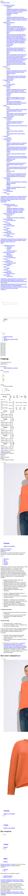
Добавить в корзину (6, 451)
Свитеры (9, 14)
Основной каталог (5, 2)
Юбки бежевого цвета (12, 113)
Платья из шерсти (11, 73)
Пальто (8, 140)
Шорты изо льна (21, 97)
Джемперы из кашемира (13, 9)
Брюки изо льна (19, 92)
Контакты (13, 284)
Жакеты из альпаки (16, 29)
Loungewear (4, 201)
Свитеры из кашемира (12, 17)
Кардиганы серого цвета (13, 62)
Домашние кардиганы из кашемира (16, 217)
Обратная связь (14, 288)
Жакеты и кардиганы (9, 22)
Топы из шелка (10, 131)
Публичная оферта (17, 285)
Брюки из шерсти (19, 90)
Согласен (3, 894)
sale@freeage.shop (8, 876)
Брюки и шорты (8, 85)
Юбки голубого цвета (15, 114)
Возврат (6, 564)
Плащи (8, 151)
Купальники (7, 189)
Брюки (8, 86)
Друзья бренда (4, 285)
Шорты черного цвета (15, 104)
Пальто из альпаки (11, 143)
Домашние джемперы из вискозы (15, 208)
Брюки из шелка (11, 90)
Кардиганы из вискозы (13, 48)
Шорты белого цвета (12, 101)
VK (4, 870)
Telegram (6, 869)
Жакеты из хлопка (14, 30)
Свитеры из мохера (16, 19)
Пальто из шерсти (19, 144)
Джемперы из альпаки (12, 13)
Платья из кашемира (12, 70)
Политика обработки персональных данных (12, 879)
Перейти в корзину (5, 550)
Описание (6, 559)
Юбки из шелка (20, 109)
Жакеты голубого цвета (13, 37)
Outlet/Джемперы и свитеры (11, 368)
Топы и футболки (8, 117)
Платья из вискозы (22, 70)
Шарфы (8, 184)
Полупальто (10, 160)
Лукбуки (7, 288)
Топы (8, 128)
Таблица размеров (17, 286)
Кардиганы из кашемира (17, 49)
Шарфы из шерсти (11, 188)
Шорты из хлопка (11, 98)
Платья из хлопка (19, 72)
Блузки (8, 81)
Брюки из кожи (11, 92)
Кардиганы (9, 45)
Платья (5, 66)
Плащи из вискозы (11, 153)
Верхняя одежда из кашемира (14, 173)
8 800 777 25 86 (10, 864)
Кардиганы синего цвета (16, 61)
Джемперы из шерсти (17, 11)
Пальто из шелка (11, 144)
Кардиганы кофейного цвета (14, 58)
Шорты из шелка (20, 98)
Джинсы (6, 136)
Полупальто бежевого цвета (14, 167)
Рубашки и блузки (8, 80)
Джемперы (9, 6)
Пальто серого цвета (20, 149)
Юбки (5, 105)
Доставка (6, 563)
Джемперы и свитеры (9, 5)
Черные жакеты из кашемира (14, 34)
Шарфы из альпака (11, 187)
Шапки (8, 179)
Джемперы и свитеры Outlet (11, 339)
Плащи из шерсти (20, 153)
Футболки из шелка (12, 121)
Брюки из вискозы (21, 89)
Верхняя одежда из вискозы (18, 176)
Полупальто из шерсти (17, 164)
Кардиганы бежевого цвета (14, 54)
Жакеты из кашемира (12, 26)
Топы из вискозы (18, 131)
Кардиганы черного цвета (16, 57)
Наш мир (3, 284)
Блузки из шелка (11, 84)
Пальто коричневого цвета (17, 148)
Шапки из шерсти (11, 183)
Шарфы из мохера (21, 187)
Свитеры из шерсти (16, 18)
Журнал (18, 284)
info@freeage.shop (5, 865)
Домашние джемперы (12, 205)
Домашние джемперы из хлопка (15, 211)
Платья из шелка (11, 72)
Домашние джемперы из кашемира (15, 209)
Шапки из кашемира (22, 181)
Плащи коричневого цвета (17, 157)
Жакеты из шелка (15, 27)
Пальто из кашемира (21, 143)
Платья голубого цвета (16, 77)
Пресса (10, 285)
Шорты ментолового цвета (14, 102)
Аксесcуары (7, 177)
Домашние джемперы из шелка (14, 212)
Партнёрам (23, 284)
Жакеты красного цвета (16, 40)
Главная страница (8, 336)
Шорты (8, 94)
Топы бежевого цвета (12, 133)
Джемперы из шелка (16, 10)
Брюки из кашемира (12, 89)
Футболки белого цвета (13, 125)
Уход (5, 560)
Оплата (5, 561)
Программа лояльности (6, 286)
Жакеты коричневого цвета (15, 38)
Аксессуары (7, 235)
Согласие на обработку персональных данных (12, 881)
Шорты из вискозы (12, 97)
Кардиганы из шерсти (12, 50)
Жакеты (9, 23)
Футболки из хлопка (16, 123)
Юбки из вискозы (11, 109)
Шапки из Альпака (12, 181)
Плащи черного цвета (12, 156)
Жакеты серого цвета (15, 42)
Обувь (5, 192)
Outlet (2, 243)
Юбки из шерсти (17, 110)
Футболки (9, 119)
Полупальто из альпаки (13, 163)
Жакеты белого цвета (20, 36)
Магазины (8, 284)
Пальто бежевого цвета (13, 147)
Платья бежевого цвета (13, 76)
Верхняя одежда (8, 139)
